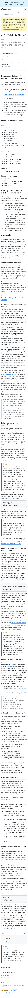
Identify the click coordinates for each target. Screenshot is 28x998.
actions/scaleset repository (9, 374)
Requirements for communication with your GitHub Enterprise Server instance (13, 806)
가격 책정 (15, 990)
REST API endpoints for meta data (14, 929)
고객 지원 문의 (6, 978)
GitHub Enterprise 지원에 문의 (11, 29)
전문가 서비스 (4, 992)
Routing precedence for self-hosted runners (12, 191)
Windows (4, 152)
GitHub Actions (7, 12)
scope (16, 733)
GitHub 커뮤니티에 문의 (9, 975)
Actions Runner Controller (11, 263)
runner (11, 794)
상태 (10, 990)
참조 (14, 12)
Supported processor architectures (14, 94)
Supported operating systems (12, 93)
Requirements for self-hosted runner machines (12, 77)
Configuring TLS (19, 875)
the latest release (16, 629)
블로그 (11, 992)
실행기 (18, 12)
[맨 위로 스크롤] (24, 994)
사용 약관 (15, 989)
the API (19, 764)
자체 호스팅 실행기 (8, 14)
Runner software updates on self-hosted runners (14, 549)
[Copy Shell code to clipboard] (24, 894)
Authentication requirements (12, 713)
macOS (3, 168)
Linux (3, 125)
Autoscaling (6, 235)
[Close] (23, 2)
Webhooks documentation (14, 694)
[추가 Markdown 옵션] (15, 53)
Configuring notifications (18, 622)
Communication (8, 777)
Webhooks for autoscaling (11, 660)
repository (11, 621)
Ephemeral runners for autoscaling (9, 424)
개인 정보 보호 (4, 990)
